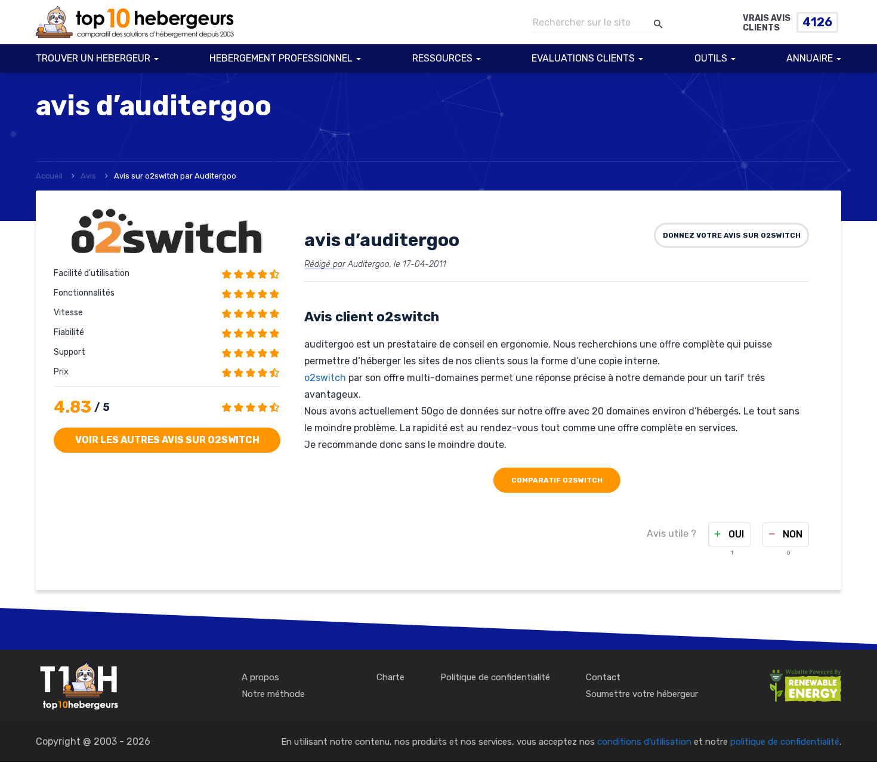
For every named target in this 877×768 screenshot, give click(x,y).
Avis (88, 175)
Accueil (49, 175)
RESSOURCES (442, 58)
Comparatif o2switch (557, 480)
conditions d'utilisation (644, 741)
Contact (603, 677)
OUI (735, 534)
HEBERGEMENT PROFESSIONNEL (281, 58)
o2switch (325, 377)
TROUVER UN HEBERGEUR (93, 58)
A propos (260, 677)
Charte (390, 677)
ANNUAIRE (809, 58)
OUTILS (710, 58)
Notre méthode (273, 694)
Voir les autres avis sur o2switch (167, 440)
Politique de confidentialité (495, 677)
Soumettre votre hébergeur (642, 694)
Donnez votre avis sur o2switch (732, 235)
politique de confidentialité (784, 741)
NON (791, 534)
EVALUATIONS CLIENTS (583, 58)
